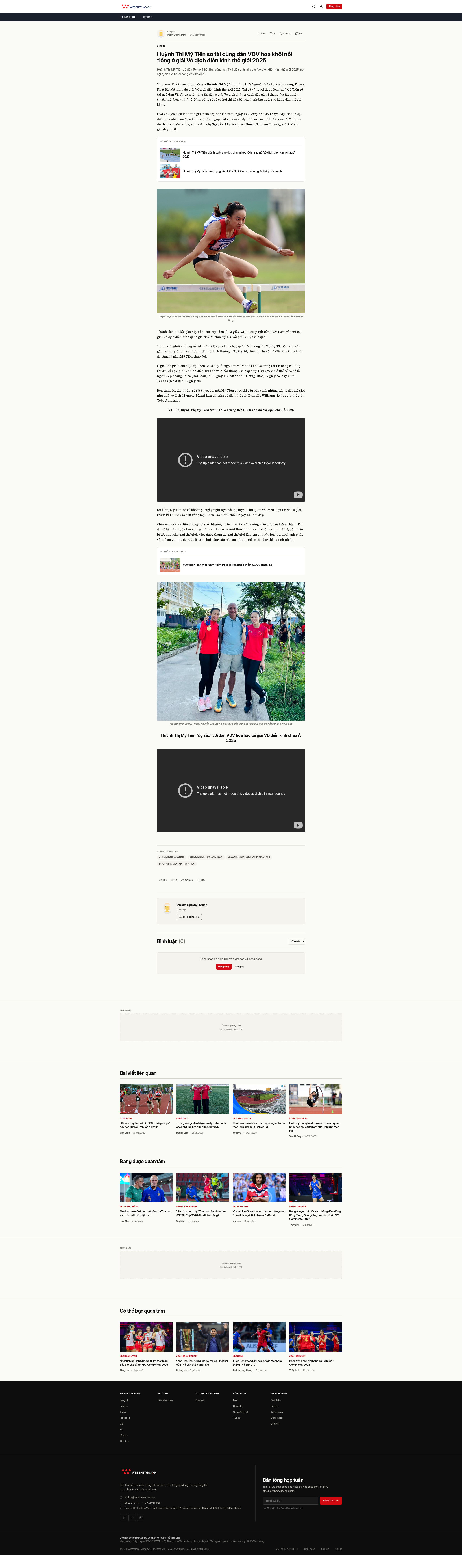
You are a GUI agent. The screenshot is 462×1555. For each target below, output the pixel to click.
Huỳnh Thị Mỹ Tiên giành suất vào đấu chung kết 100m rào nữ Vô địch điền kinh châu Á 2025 (239, 154)
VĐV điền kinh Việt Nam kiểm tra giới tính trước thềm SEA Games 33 (227, 565)
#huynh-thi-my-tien (171, 857)
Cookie (338, 1549)
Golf (122, 1423)
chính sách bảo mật (293, 1508)
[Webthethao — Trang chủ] (136, 6)
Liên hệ (274, 1406)
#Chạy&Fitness (242, 1118)
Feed (235, 1400)
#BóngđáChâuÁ (129, 1206)
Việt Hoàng (295, 1136)
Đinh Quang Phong (242, 1370)
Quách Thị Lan (257, 124)
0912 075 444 (132, 1502)
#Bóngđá (238, 1356)
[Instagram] (140, 1517)
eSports (124, 1435)
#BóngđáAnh (241, 1206)
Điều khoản (276, 1417)
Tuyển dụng (277, 1411)
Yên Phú (237, 1132)
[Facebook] (123, 1517)
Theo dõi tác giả (191, 916)
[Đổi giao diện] (322, 6)
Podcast (199, 1400)
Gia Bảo (180, 1221)
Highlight (237, 1406)
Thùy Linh (294, 1224)
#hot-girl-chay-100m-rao (206, 857)
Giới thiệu (276, 1400)
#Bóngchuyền (297, 1206)
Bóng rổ (124, 1406)
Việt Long (125, 1132)
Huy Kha (124, 1221)
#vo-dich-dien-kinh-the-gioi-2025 (249, 857)
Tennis (123, 1411)
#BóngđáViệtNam (186, 1206)
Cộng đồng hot (240, 1411)
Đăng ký (239, 966)
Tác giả (237, 1417)
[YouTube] (132, 1517)
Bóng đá (161, 45)
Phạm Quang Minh (176, 34)
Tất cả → (148, 17)
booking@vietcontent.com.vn (140, 1497)
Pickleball (125, 1417)
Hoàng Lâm (182, 1132)
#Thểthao (126, 1118)
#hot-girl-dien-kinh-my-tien (177, 864)
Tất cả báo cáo (165, 1400)
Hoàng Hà (181, 1370)
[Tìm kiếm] (314, 6)
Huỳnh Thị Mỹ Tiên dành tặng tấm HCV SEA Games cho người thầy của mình (232, 171)
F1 (121, 1429)
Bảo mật (275, 1423)
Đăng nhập (334, 6)
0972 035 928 (152, 1502)
